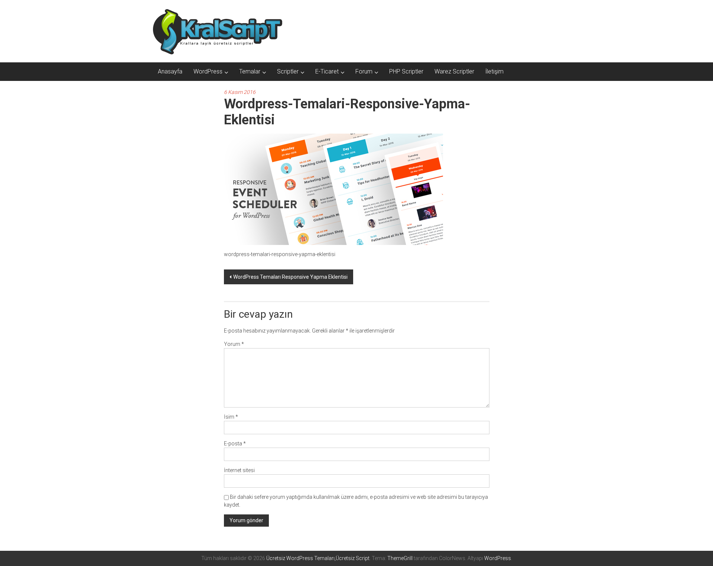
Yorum (234, 344)
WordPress (207, 71)
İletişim (494, 71)
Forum (363, 71)
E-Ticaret (327, 71)
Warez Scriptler (454, 71)
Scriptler (288, 71)
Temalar (249, 71)
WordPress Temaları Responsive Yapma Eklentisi (290, 277)
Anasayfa (170, 71)
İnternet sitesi (239, 470)
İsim (231, 417)
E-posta (235, 443)
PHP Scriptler (406, 71)
